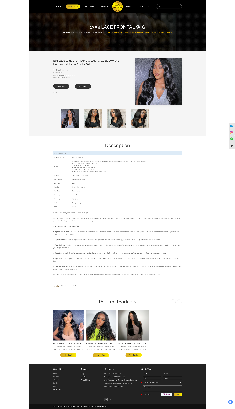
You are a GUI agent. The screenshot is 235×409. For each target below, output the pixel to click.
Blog (128, 6)
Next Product (82, 86)
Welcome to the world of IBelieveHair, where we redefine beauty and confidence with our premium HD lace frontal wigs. (68, 348)
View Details (68, 355)
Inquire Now (61, 86)
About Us (89, 6)
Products (73, 6)
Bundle (83, 377)
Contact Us (143, 6)
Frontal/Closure (86, 380)
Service (104, 6)
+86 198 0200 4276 (118, 377)
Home (58, 6)
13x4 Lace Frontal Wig (96, 32)
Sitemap (87, 406)
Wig (83, 32)
